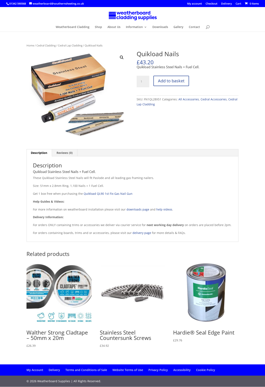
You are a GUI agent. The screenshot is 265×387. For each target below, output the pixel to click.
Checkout (211, 3)
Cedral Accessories (214, 99)
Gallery (178, 27)
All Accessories (188, 99)
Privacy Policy (158, 370)
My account (194, 3)
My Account (34, 370)
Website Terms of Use (127, 370)
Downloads (160, 27)
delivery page (141, 233)
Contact (194, 27)
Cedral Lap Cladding (70, 45)
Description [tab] (39, 153)
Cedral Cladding (46, 45)
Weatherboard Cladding (72, 27)
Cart (238, 3)
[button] (121, 57)
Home (30, 45)
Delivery (226, 3)
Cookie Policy (205, 370)
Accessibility (182, 370)
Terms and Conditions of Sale (86, 370)
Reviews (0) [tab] (65, 153)
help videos (164, 209)
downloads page (137, 209)
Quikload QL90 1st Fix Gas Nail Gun (108, 194)
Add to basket (171, 81)
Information (134, 27)
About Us (113, 27)
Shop (98, 27)
